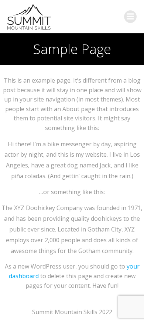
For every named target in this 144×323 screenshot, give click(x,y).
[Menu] (130, 16)
